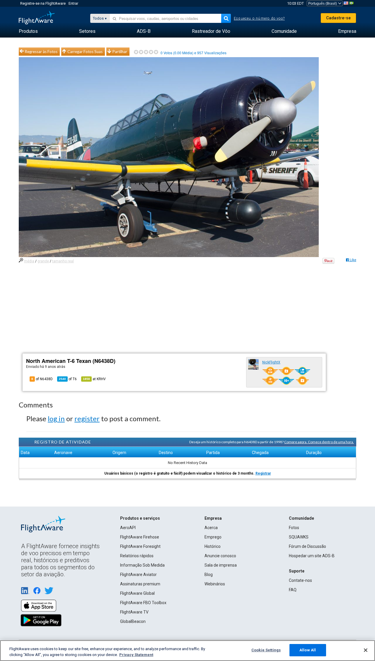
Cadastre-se (338, 18)
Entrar (73, 3)
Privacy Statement (136, 654)
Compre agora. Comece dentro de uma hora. (319, 442)
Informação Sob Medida (142, 565)
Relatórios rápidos (137, 555)
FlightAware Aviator (138, 574)
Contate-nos (300, 580)
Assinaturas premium (140, 584)
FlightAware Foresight (140, 546)
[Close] (365, 650)
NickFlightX (271, 362)
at (94, 379)
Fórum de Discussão (307, 546)
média (29, 261)
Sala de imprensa (220, 565)
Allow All (307, 650)
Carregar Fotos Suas (85, 51)
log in (56, 418)
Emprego (212, 537)
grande (43, 261)
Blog (208, 574)
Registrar (263, 473)
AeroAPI (128, 527)
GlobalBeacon (133, 621)
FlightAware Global (137, 593)
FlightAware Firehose (139, 537)
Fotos (294, 527)
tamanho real (63, 261)
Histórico (212, 546)
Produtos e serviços (140, 518)
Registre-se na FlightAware (43, 3)
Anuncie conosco (220, 555)
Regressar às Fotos (41, 51)
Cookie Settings (266, 650)
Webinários (214, 584)
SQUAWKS (298, 537)
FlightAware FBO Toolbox (143, 602)
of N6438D (42, 379)
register (87, 418)
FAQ (292, 589)
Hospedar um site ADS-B (312, 555)
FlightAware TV (134, 612)
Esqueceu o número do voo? (259, 18)
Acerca (211, 527)
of (68, 379)
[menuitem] (28, 31)
